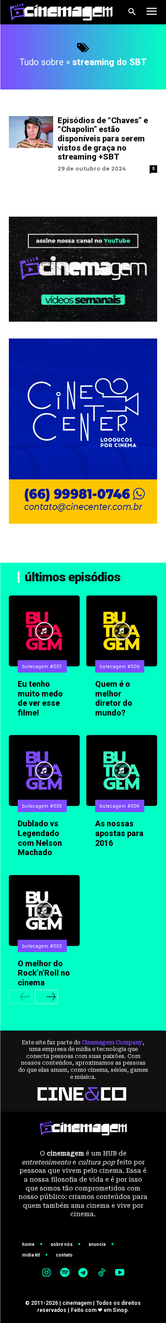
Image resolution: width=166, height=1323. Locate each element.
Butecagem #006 (120, 666)
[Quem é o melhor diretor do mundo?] (121, 630)
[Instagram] (46, 1273)
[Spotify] (65, 1273)
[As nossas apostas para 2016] (121, 770)
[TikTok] (101, 1273)
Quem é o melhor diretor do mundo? (113, 698)
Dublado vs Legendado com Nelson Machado (40, 838)
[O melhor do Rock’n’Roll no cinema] (44, 910)
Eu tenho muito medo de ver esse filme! (40, 698)
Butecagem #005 (42, 806)
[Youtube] (120, 1273)
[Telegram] (83, 1273)
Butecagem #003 (42, 946)
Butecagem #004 (120, 806)
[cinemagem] (61, 12)
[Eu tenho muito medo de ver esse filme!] (44, 630)
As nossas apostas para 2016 (119, 833)
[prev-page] (20, 997)
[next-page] (46, 997)
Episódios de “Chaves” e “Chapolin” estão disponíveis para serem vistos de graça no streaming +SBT (103, 139)
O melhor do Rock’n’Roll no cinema (44, 973)
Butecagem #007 (42, 666)
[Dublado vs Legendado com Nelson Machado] (44, 770)
